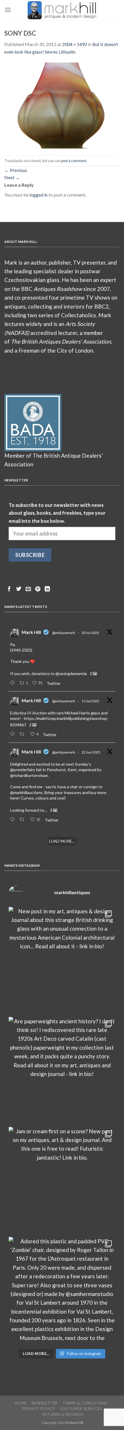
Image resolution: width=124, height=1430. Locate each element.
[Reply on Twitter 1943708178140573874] (13, 734)
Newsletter (45, 1403)
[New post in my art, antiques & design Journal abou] (62, 960)
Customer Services (81, 1408)
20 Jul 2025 (90, 632)
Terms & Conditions (85, 1403)
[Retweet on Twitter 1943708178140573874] (23, 734)
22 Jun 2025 (91, 752)
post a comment (73, 160)
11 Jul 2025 (90, 701)
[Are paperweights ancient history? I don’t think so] (62, 1070)
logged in (38, 194)
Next (12, 177)
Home (21, 1403)
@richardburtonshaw (29, 775)
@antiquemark (63, 632)
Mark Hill (31, 632)
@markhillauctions (26, 792)
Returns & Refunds (63, 1414)
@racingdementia (71, 673)
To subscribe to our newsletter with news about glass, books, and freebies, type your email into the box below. (57, 513)
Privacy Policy (38, 1408)
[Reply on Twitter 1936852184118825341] (13, 820)
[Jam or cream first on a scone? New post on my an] (62, 1180)
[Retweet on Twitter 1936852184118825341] (23, 820)
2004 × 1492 (74, 44)
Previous (15, 170)
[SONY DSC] (62, 104)
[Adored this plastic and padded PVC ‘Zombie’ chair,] (62, 1290)
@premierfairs (22, 769)
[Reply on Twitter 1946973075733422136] (13, 683)
